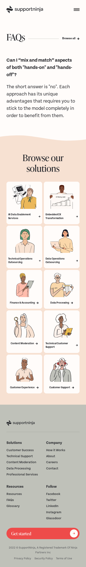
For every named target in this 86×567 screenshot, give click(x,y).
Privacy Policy (22, 558)
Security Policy (43, 558)
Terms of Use (64, 558)
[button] (75, 9)
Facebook (53, 494)
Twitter (51, 500)
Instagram (53, 512)
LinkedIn (52, 506)
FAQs (10, 500)
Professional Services (22, 474)
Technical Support (19, 456)
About (50, 456)
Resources (14, 494)
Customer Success (20, 450)
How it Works (55, 450)
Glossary (13, 506)
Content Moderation (21, 462)
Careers (52, 462)
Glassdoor (53, 518)
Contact (52, 468)
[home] (25, 9)
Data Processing (18, 468)
